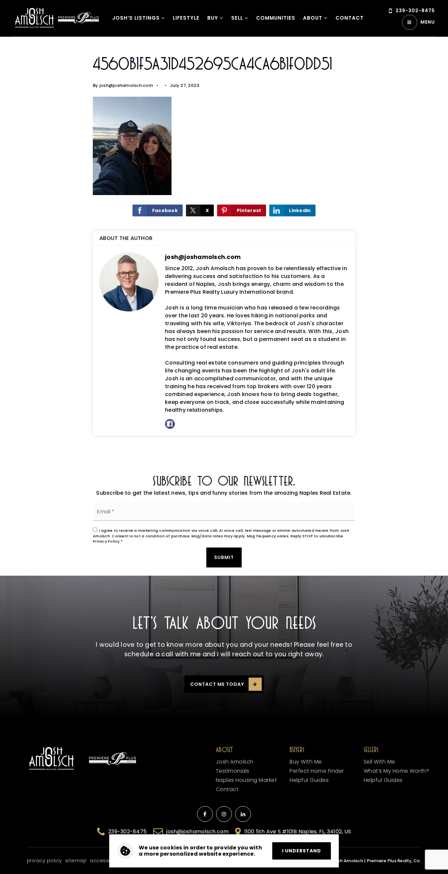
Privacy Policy (106, 541)
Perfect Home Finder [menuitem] (317, 771)
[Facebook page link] (205, 814)
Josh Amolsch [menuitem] (235, 761)
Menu (427, 22)
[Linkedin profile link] (243, 814)
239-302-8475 (415, 11)
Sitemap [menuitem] (76, 860)
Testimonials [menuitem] (233, 771)
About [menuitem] (313, 17)
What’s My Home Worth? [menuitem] (396, 771)
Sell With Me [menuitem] (379, 761)
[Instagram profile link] (224, 814)
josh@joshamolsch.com (126, 85)
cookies (171, 847)
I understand (301, 850)
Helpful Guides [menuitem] (383, 780)
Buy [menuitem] (213, 17)
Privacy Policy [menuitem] (44, 860)
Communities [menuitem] (275, 17)
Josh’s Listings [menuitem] (136, 17)
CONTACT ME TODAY (217, 684)
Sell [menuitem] (238, 17)
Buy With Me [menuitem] (306, 761)
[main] (224, 251)
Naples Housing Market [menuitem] (246, 780)
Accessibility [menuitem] (106, 860)
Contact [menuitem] (350, 17)
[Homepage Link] (34, 18)
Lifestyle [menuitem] (186, 17)
